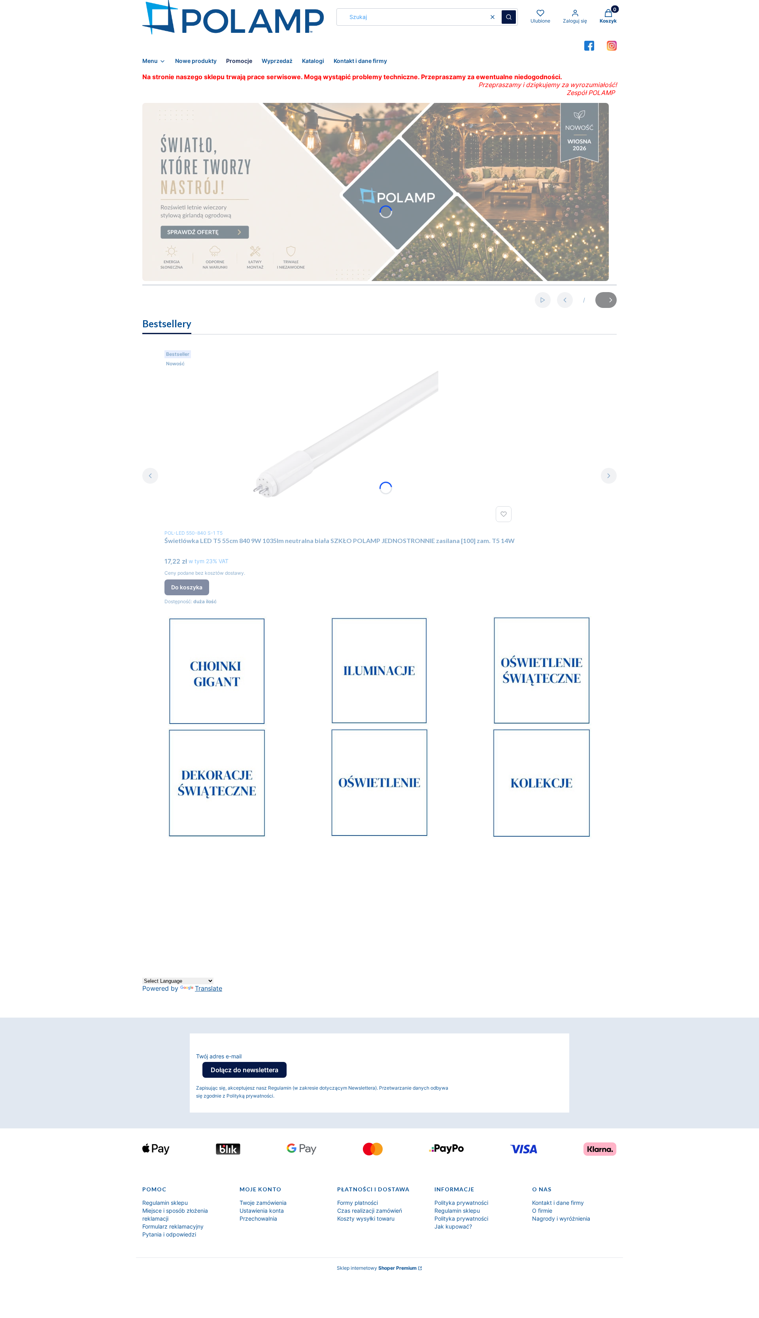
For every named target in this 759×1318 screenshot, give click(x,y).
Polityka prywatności (461, 1202)
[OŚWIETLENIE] (379, 835)
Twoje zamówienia (263, 1202)
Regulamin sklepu (165, 1202)
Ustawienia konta (262, 1210)
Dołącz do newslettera (244, 1070)
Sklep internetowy (377, 1268)
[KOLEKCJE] (542, 836)
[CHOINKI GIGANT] (217, 724)
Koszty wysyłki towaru (366, 1218)
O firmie (542, 1210)
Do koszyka (186, 587)
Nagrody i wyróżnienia (561, 1218)
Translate (208, 988)
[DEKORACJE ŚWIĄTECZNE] (217, 836)
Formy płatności (357, 1202)
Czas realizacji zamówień (369, 1210)
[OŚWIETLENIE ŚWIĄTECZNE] (542, 723)
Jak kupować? (453, 1226)
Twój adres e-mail (219, 1056)
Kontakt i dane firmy (558, 1202)
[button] (509, 17)
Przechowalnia (258, 1218)
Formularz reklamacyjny (173, 1226)
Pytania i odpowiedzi (169, 1234)
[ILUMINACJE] (379, 723)
